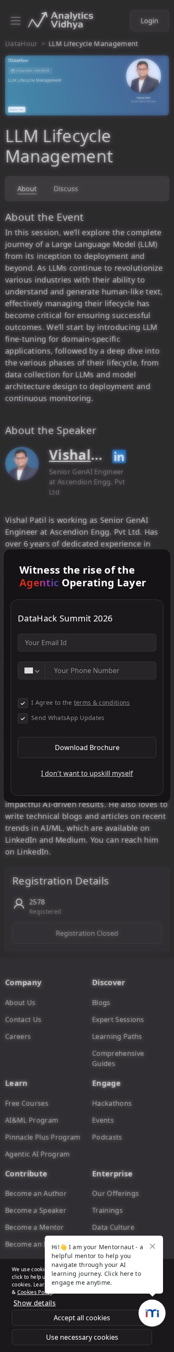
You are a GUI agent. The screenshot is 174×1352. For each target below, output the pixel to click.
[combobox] (31, 670)
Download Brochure (87, 747)
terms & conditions (102, 702)
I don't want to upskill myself (87, 773)
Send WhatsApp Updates (68, 718)
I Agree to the (80, 702)
